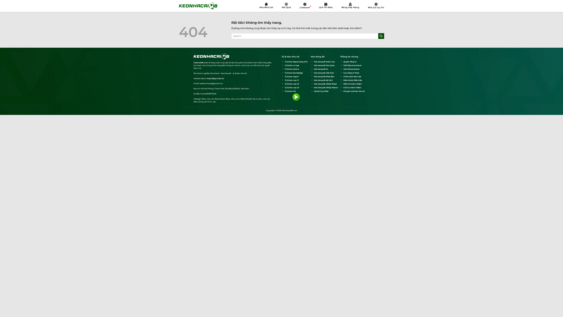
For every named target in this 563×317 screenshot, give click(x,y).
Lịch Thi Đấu (326, 7)
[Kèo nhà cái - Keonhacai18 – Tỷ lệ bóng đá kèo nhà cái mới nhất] (198, 5)
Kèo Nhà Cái (266, 7)
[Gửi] (381, 36)
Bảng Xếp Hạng (350, 7)
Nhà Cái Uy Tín (376, 7)
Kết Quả (286, 7)
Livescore (305, 7)
